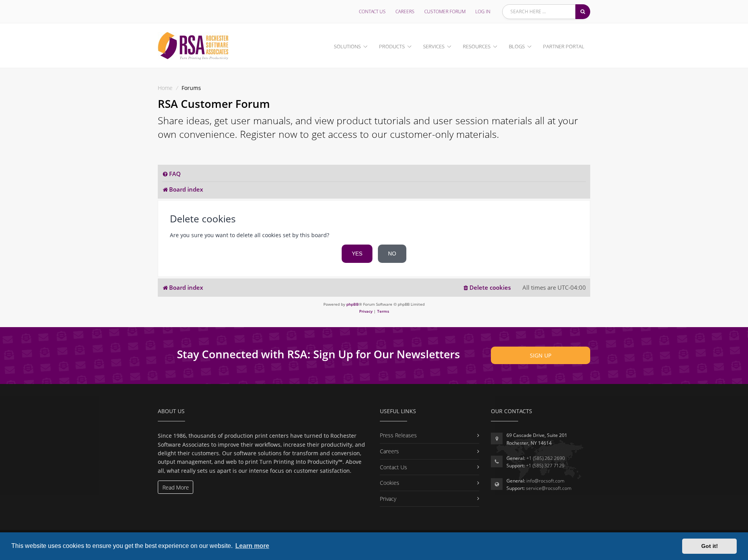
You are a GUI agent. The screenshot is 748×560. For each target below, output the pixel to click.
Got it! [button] (709, 546)
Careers (405, 11)
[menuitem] (171, 174)
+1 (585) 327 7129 (545, 465)
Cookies (389, 482)
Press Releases (398, 435)
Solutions (347, 46)
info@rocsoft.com (545, 480)
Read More (175, 487)
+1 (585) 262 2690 (545, 458)
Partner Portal (563, 46)
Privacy (388, 498)
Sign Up (540, 355)
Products (392, 46)
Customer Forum (445, 11)
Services (434, 46)
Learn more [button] (252, 545)
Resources (476, 46)
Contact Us (372, 11)
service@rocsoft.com (549, 488)
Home (165, 88)
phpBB (352, 304)
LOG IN (482, 11)
